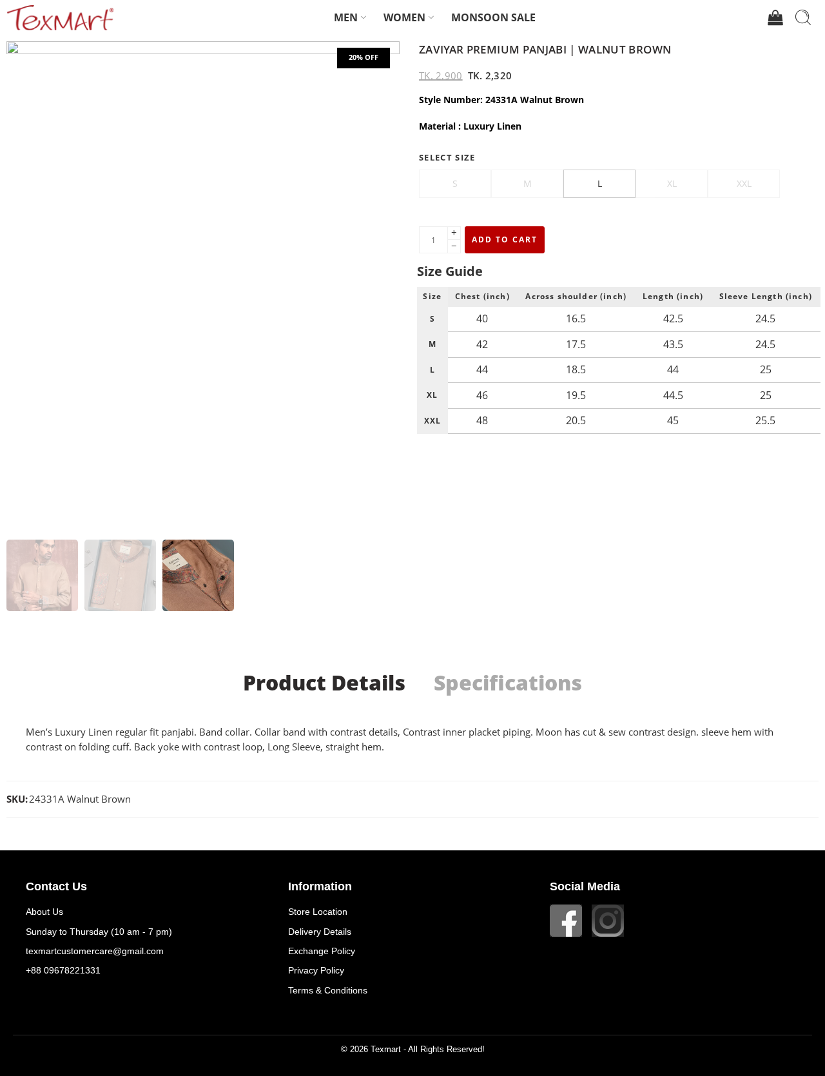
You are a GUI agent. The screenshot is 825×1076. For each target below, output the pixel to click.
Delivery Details (319, 931)
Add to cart (505, 239)
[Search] (803, 17)
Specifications (508, 682)
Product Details (324, 682)
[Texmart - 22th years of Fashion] (59, 17)
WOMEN (404, 17)
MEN (346, 17)
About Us (44, 911)
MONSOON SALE (493, 17)
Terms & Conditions (327, 990)
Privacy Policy (316, 970)
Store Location (317, 911)
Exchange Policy (321, 951)
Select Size (447, 157)
